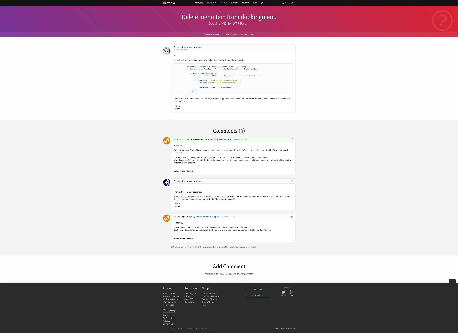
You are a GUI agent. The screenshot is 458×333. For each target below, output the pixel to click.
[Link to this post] (292, 139)
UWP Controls (169, 302)
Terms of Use (290, 328)
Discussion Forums (210, 296)
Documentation (209, 293)
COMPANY (245, 3)
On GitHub (168, 318)
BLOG (255, 3)
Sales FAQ (188, 299)
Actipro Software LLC (189, 328)
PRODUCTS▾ (199, 3)
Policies (166, 321)
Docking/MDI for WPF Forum (229, 23)
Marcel (199, 47)
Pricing (187, 296)
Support (207, 288)
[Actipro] (169, 3)
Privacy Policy (279, 328)
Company (169, 310)
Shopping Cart (191, 293)
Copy (289, 66)
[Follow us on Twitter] (262, 3)
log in (212, 274)
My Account (257, 295)
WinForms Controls (171, 299)
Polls (204, 305)
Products (169, 288)
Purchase (190, 288)
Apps (171, 305)
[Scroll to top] (452, 281)
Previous (213, 34)
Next (248, 34)
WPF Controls (169, 293)
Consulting (189, 302)
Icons (165, 305)
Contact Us (168, 324)
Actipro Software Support (219, 139)
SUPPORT (234, 3)
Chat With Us (208, 302)
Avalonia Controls (171, 296)
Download (257, 289)
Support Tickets (209, 299)
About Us (167, 315)
